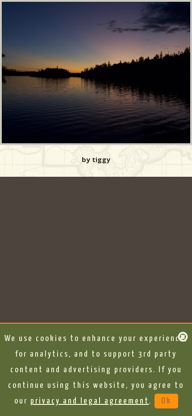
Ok (166, 401)
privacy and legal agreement (89, 401)
